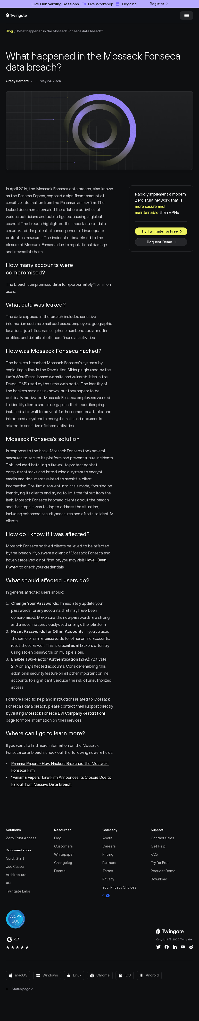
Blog (9, 31)
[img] (16, 15)
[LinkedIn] (175, 947)
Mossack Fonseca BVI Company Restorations (65, 713)
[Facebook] (167, 947)
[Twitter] (158, 947)
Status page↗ (23, 989)
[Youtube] (183, 947)
